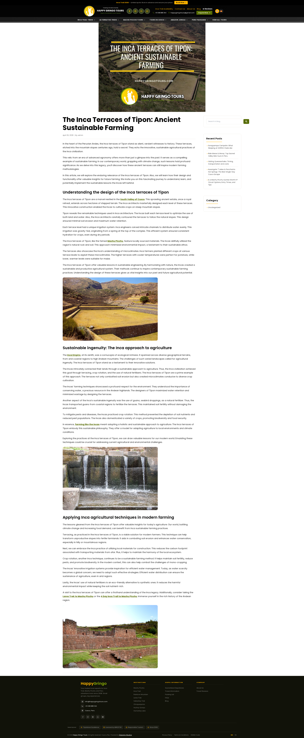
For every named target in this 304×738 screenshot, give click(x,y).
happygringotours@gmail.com (183, 13)
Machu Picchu (139, 688)
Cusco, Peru (90, 710)
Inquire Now (203, 13)
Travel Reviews (202, 691)
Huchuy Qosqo (139, 707)
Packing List (169, 694)
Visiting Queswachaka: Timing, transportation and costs (220, 162)
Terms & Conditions (181, 735)
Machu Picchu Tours (133, 20)
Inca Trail (137, 691)
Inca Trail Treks (85, 20)
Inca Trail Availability (164, 9)
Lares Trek (138, 698)
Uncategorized (214, 207)
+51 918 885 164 (160, 13)
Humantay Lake (140, 711)
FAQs (167, 698)
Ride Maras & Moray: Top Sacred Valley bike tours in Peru (221, 154)
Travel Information (172, 691)
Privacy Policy (167, 735)
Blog (199, 9)
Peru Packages (199, 20)
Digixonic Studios (125, 735)
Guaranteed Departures (174, 688)
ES (236, 735)
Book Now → (181, 3)
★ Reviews (207, 9)
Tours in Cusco (157, 20)
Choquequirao (139, 704)
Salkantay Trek (139, 701)
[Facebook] (129, 11)
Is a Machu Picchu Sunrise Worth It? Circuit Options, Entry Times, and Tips (223, 182)
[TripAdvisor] (93, 717)
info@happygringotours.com (96, 701)
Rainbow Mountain (141, 694)
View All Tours (219, 20)
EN (232, 735)
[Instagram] (135, 11)
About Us (191, 9)
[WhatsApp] (147, 11)
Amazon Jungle (178, 20)
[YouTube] (141, 11)
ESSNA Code (195, 735)
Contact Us (180, 9)
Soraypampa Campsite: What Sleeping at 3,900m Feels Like (220, 146)
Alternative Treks (108, 20)
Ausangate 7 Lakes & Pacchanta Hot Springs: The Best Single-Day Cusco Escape (221, 172)
